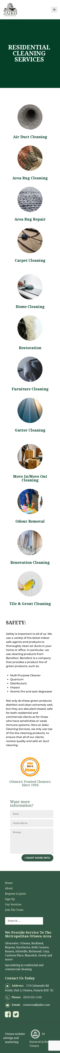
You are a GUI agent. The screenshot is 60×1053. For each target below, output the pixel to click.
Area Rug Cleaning (30, 178)
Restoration (30, 348)
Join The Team (14, 909)
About (9, 888)
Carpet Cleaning (30, 260)
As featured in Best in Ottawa (41, 1040)
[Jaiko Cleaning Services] (10, 9)
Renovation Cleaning (30, 562)
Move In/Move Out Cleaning (30, 478)
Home (9, 883)
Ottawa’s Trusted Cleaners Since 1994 (30, 783)
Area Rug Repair (30, 219)
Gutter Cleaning (30, 430)
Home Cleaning (30, 307)
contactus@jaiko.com (36, 1004)
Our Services (13, 904)
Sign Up (10, 899)
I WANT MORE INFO (37, 857)
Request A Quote (15, 893)
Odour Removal (30, 521)
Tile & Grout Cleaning (30, 604)
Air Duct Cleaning (30, 137)
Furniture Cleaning (30, 389)
